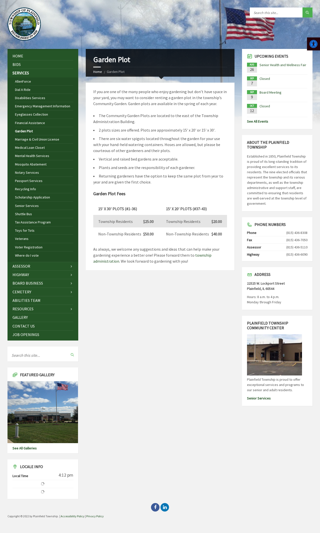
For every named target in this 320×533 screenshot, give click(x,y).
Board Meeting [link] (271, 92)
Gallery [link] (20, 317)
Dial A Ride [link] (22, 89)
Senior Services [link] (27, 205)
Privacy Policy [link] (95, 516)
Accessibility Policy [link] (72, 516)
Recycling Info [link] (25, 189)
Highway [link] (20, 274)
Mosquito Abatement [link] (30, 164)
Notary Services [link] (27, 172)
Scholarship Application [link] (32, 197)
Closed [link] (265, 78)
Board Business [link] (27, 283)
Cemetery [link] (21, 291)
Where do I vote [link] (27, 255)
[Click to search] (307, 12)
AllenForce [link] (23, 81)
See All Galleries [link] (24, 448)
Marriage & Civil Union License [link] (37, 139)
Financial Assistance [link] (30, 123)
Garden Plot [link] (24, 131)
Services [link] (20, 72)
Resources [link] (23, 308)
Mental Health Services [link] (32, 156)
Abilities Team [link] (26, 300)
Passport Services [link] (28, 180)
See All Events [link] (257, 121)
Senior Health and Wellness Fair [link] (283, 65)
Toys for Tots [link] (24, 230)
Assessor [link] (21, 266)
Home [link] (97, 71)
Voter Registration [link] (28, 247)
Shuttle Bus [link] (23, 214)
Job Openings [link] (25, 334)
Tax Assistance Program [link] (33, 222)
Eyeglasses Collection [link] (31, 114)
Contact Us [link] (23, 326)
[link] (313, 43)
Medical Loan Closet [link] (30, 147)
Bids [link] (16, 64)
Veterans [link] (21, 238)
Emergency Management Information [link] (42, 106)
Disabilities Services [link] (30, 98)
